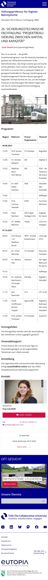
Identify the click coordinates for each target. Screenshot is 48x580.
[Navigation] (44, 4)
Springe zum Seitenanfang (38, 552)
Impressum (6, 541)
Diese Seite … (22, 447)
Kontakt (4, 537)
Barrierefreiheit (7, 553)
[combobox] (24, 501)
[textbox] (24, 501)
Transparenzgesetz (9, 549)
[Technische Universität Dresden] (8, 4)
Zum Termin (8, 48)
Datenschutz (6, 545)
